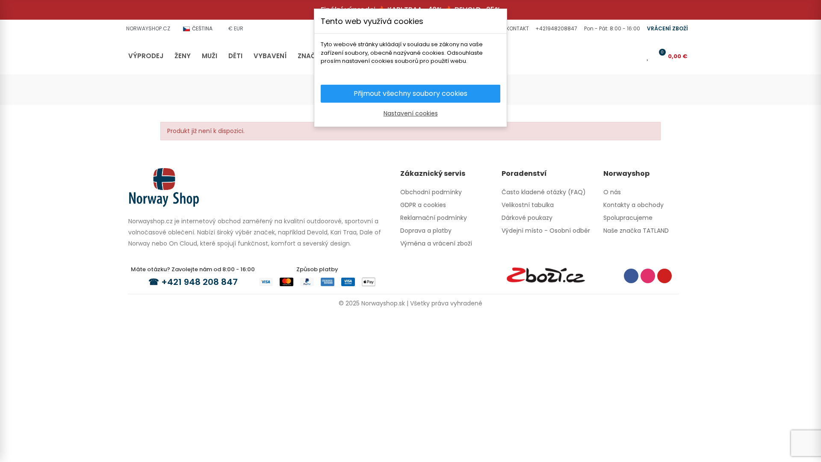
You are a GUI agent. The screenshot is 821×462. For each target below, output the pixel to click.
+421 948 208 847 (199, 282)
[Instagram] (648, 276)
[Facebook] (631, 276)
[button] (516, 29)
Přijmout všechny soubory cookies (410, 93)
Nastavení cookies (411, 113)
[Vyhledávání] (621, 56)
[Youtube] (664, 276)
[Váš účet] (636, 56)
